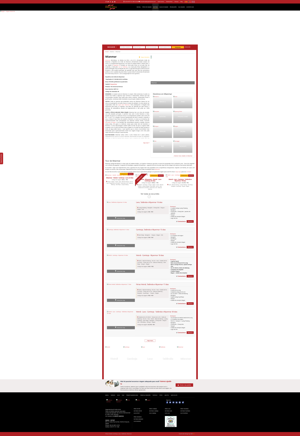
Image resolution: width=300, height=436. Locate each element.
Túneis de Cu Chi (124, 183)
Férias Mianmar (137, 417)
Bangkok (140, 184)
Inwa (183, 102)
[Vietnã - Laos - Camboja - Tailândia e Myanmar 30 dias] (121, 320)
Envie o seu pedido (185, 385)
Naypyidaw (113, 84)
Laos (119, 67)
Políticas (155, 395)
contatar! (188, 171)
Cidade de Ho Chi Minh (114, 183)
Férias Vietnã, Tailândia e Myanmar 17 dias (152, 284)
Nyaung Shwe (183, 116)
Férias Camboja (153, 408)
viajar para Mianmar (123, 105)
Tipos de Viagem (146, 7)
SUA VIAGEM (181, 7)
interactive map (121, 218)
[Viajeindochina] (111, 6)
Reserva (131, 174)
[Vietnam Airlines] (110, 401)
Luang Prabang (125, 184)
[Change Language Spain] (186, 1)
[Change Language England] (193, 1)
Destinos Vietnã (138, 411)
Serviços (176, 1)
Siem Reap (118, 184)
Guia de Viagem (163, 7)
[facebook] (106, 2)
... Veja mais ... (150, 340)
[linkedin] (113, 2)
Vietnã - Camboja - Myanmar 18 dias (150, 255)
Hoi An (131, 181)
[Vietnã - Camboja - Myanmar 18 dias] (117, 263)
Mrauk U (162, 102)
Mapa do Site (174, 395)
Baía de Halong (125, 181)
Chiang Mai (156, 207)
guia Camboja (152, 413)
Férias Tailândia (184, 408)
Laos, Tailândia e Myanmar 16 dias (149, 202)
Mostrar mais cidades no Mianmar (183, 156)
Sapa (120, 181)
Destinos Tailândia (185, 411)
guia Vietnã (137, 413)
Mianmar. (157, 169)
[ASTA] (140, 401)
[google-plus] (110, 2)
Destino (155, 7)
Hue (108, 183)
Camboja (132, 358)
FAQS (123, 395)
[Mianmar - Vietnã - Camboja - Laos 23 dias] (117, 175)
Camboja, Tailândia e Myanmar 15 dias (151, 230)
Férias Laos (167, 408)
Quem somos (161, 1)
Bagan (114, 122)
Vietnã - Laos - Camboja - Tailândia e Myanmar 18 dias (180, 180)
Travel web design (183, 434)
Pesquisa (178, 47)
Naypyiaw (115, 65)
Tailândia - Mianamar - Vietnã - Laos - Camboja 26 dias (150, 180)
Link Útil (167, 395)
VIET (192, 434)
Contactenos (124, 174)
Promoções (173, 7)
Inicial (139, 7)
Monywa (162, 116)
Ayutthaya (145, 184)
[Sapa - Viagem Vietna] (6, 28)
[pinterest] (115, 2)
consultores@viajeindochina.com (148, 1)
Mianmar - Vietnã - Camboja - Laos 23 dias (119, 178)
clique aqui (178, 171)
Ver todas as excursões (150, 194)
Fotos (160, 395)
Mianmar (107, 60)
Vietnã (114, 358)
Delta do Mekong (158, 262)
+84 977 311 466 (130, 1)
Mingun (162, 131)
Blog (181, 1)
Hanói (116, 181)
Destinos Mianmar (138, 419)
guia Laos (167, 413)
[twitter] (108, 2)
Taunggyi (182, 146)
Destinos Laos (168, 411)
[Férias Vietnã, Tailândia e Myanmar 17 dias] (119, 292)
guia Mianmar (137, 421)
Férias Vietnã (137, 408)
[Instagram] (183, 402)
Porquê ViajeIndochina (132, 395)
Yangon (109, 181)
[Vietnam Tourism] (120, 401)
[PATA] (130, 401)
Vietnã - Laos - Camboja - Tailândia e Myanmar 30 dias (156, 312)
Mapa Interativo (145, 57)
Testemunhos (169, 1)
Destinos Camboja (153, 411)
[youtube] (173, 402)
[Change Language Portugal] (189, 1)
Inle (162, 146)
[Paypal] (149, 401)
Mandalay (108, 122)
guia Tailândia (184, 413)
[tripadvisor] (171, 421)
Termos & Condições (145, 395)
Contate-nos (190, 7)
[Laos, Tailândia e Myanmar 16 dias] (117, 210)
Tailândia (124, 67)
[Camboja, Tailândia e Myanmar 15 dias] (118, 238)
